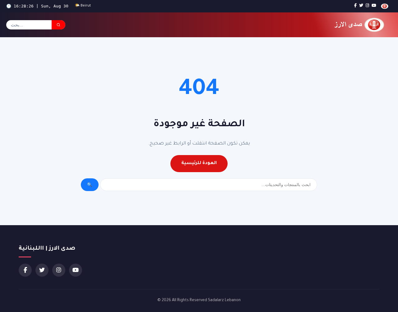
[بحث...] (58, 24)
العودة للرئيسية (199, 163)
